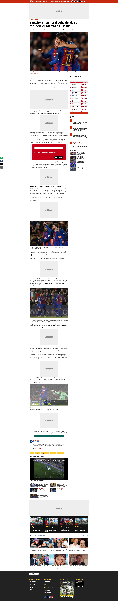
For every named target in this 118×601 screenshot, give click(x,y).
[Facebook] (45, 597)
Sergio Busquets (45, 453)
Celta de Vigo (61, 453)
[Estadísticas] (75, 1)
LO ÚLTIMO (73, 150)
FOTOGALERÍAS (37, 517)
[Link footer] (34, 573)
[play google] (82, 582)
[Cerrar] (66, 401)
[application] (49, 395)
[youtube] (52, 597)
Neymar (38, 453)
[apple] (82, 585)
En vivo (32, 453)
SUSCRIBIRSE (58, 157)
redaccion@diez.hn (39, 448)
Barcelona (53, 453)
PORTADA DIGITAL (64, 579)
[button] (1, 158)
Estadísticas (76, 77)
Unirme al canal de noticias (50, 436)
